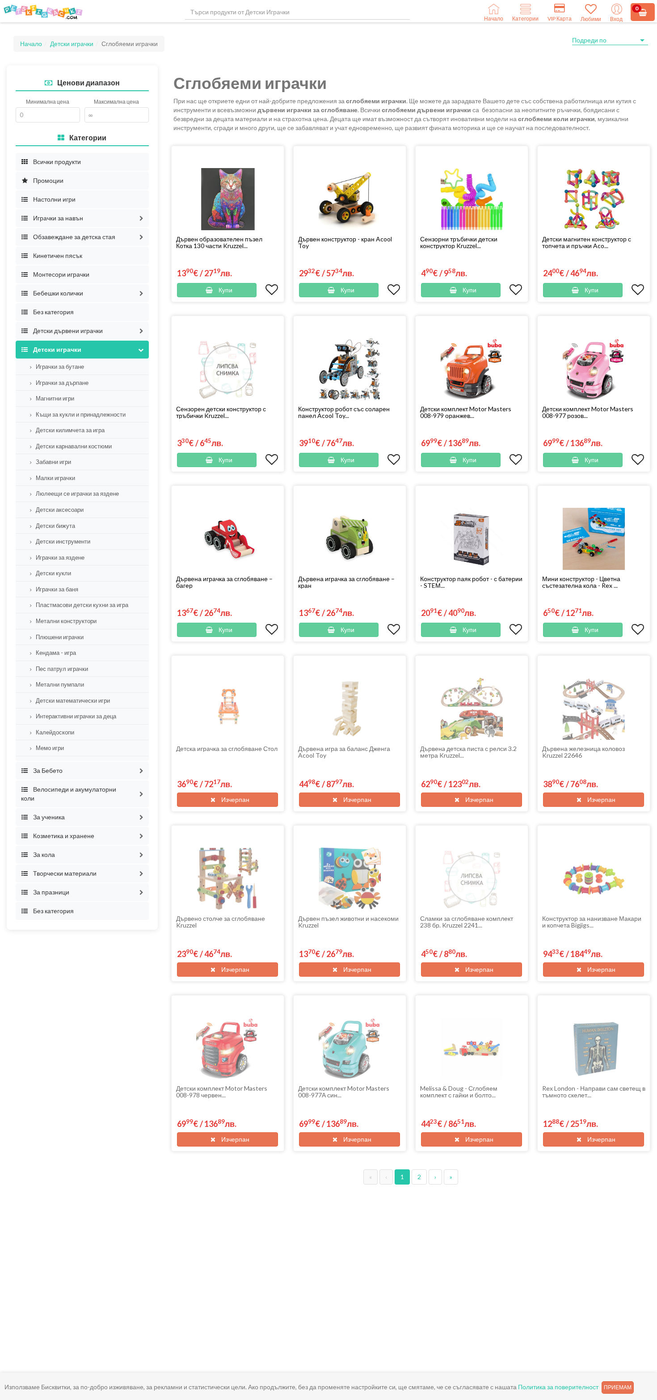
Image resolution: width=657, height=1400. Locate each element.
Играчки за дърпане (61, 382)
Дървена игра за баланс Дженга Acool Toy (344, 752)
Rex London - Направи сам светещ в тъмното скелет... (593, 1091)
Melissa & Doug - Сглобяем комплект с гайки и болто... (458, 1091)
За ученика (48, 817)
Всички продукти (56, 161)
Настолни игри (54, 199)
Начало (31, 43)
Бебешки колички (57, 293)
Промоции (47, 180)
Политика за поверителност (558, 1387)
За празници (50, 892)
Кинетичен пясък (57, 255)
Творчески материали (64, 873)
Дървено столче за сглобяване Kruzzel (220, 922)
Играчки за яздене (59, 557)
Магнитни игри (54, 398)
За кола (43, 854)
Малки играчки (54, 477)
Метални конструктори (65, 620)
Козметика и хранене (63, 835)
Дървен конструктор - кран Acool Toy (345, 242)
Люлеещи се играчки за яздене (76, 493)
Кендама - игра (55, 652)
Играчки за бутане (59, 366)
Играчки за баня (56, 589)
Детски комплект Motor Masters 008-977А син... (343, 1091)
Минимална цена (47, 101)
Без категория (53, 312)
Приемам (618, 1387)
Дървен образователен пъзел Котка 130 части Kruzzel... (219, 242)
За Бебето (47, 770)
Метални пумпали (59, 684)
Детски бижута (54, 525)
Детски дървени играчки (67, 330)
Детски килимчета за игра (69, 430)
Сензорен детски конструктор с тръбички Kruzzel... (221, 412)
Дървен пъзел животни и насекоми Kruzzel (348, 922)
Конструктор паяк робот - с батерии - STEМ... (471, 582)
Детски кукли (52, 573)
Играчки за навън (57, 218)
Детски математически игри (72, 700)
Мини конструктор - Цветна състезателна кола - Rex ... (581, 582)
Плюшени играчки (59, 637)
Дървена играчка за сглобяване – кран (346, 582)
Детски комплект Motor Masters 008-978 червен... (221, 1091)
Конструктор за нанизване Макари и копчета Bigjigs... (591, 922)
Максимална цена (116, 101)
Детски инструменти (62, 541)
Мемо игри (49, 747)
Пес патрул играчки (61, 668)
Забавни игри (52, 461)
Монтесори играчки (60, 274)
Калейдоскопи (54, 732)
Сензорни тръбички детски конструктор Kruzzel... (458, 242)
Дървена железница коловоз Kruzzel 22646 (583, 752)
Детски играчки (71, 43)
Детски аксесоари (59, 509)
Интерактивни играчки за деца (75, 716)
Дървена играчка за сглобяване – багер (224, 582)
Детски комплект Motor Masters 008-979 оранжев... (465, 412)
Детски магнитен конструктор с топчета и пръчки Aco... (586, 242)
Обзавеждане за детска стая (73, 236)
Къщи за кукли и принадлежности (80, 414)
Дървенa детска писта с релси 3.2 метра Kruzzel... (468, 752)
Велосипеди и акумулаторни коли (68, 793)
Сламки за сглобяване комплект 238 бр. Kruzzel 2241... (466, 922)
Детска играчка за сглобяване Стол (227, 748)
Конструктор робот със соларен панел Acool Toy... (344, 412)
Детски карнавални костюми (73, 446)
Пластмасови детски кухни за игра (81, 604)
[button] (141, 218)
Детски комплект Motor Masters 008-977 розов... (587, 412)
